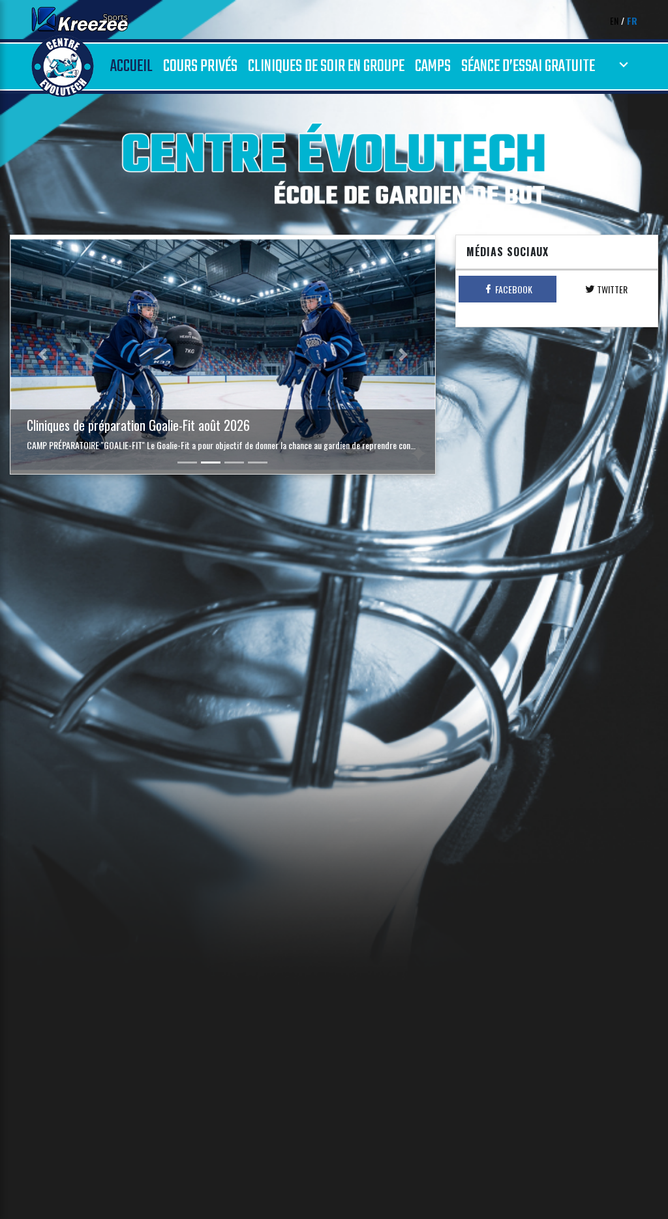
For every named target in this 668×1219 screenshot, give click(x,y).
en (614, 20)
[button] (42, 354)
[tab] (508, 289)
